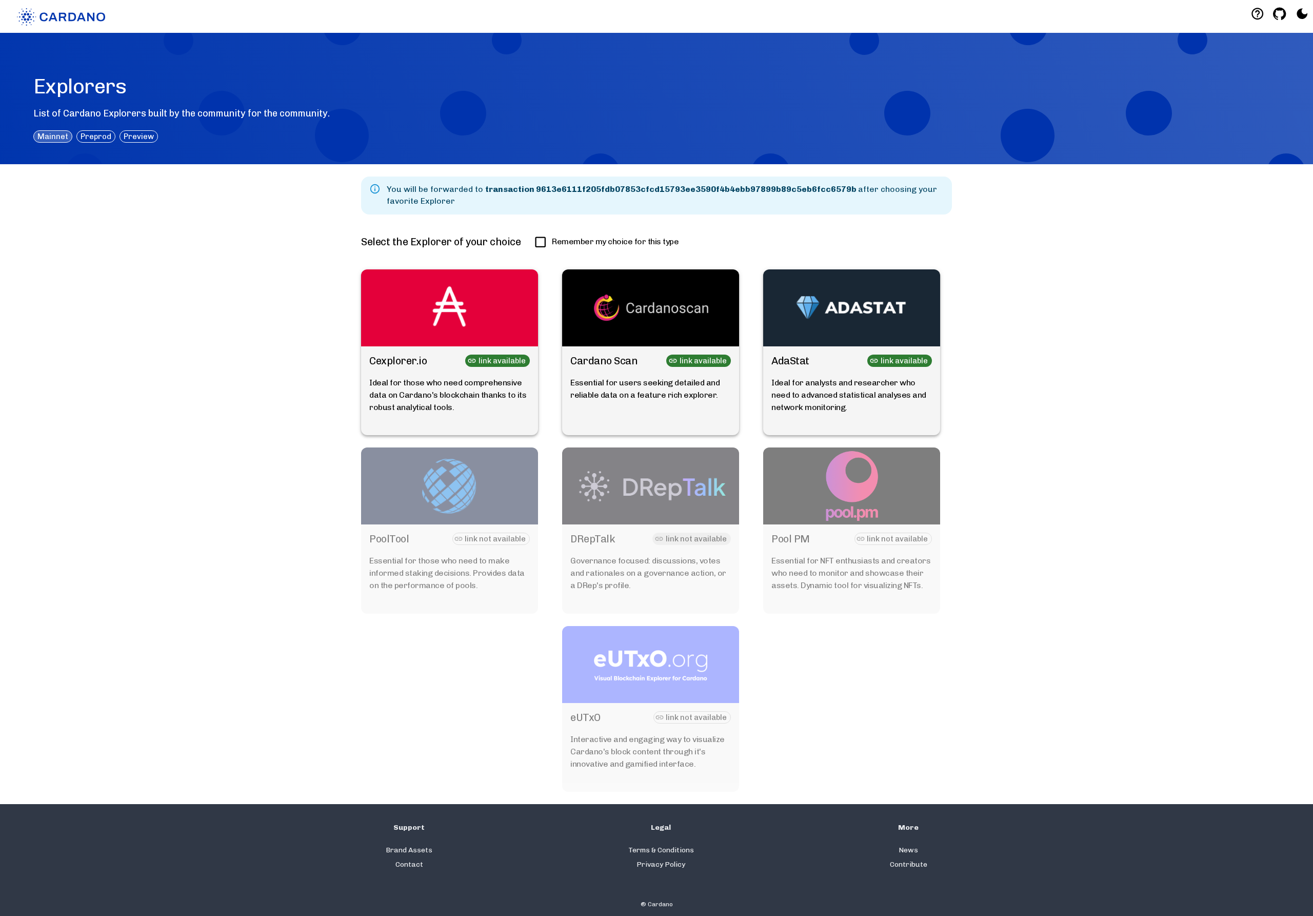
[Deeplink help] (1257, 14)
